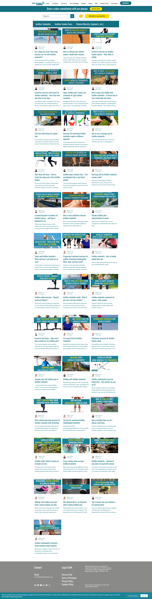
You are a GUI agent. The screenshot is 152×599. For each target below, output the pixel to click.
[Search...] (72, 16)
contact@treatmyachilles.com (43, 577)
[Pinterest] (46, 585)
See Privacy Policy (16, 597)
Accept (144, 596)
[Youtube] (41, 585)
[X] (49, 585)
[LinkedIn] (35, 585)
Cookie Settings (133, 596)
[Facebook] (38, 585)
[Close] (150, 596)
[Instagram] (44, 585)
